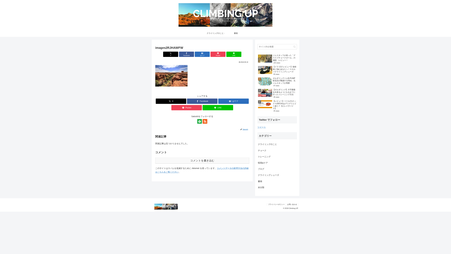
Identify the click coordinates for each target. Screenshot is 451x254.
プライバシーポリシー (276, 204)
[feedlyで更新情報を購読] (199, 121)
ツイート (261, 127)
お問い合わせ (292, 204)
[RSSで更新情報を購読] (205, 121)
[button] (171, 76)
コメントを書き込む (202, 160)
